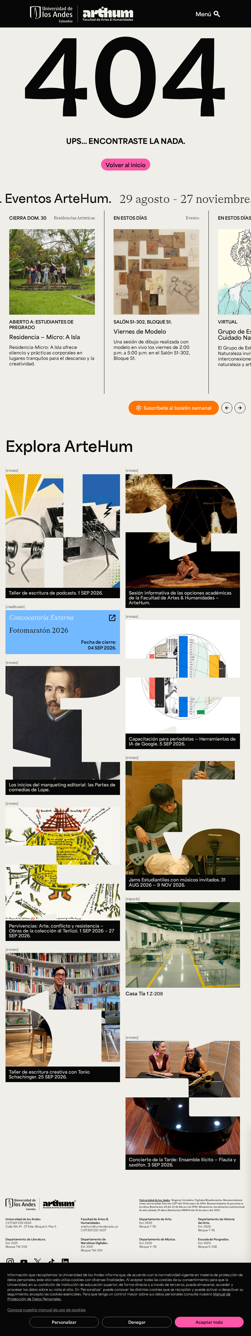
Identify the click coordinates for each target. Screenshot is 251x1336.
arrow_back (227, 407)
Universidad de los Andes (154, 1200)
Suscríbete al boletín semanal (178, 407)
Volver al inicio (126, 164)
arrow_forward (240, 407)
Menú (203, 13)
